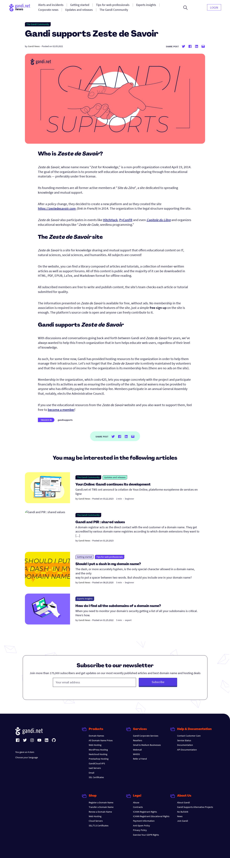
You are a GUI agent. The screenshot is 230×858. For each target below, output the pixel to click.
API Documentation (187, 749)
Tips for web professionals (109, 556)
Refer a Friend (140, 758)
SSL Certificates (96, 777)
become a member (61, 409)
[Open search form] (185, 7)
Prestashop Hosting (98, 758)
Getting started (84, 556)
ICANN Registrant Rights (145, 811)
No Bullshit (182, 811)
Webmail (137, 749)
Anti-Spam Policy (141, 825)
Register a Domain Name (101, 802)
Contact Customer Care (189, 735)
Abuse (136, 802)
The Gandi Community (37, 24)
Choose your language (26, 757)
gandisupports (65, 419)
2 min (119, 498)
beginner (129, 498)
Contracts (138, 807)
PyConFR (125, 220)
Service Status (184, 740)
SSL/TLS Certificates (98, 825)
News (180, 816)
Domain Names (96, 735)
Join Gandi (182, 820)
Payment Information (144, 820)
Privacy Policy (140, 830)
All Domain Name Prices (101, 740)
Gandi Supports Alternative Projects (195, 807)
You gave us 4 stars (24, 752)
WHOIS (136, 754)
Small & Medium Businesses (147, 744)
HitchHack (110, 220)
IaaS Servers (95, 768)
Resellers (137, 740)
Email (91, 772)
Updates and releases (115, 477)
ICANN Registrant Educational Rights (151, 816)
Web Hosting (95, 744)
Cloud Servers (96, 820)
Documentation (185, 744)
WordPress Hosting (98, 749)
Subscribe (158, 682)
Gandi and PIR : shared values (100, 522)
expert (128, 620)
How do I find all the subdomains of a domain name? (118, 606)
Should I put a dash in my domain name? (108, 564)
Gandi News (34, 46)
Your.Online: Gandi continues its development (113, 484)
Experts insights (85, 598)
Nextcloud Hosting (98, 754)
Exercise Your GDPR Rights (146, 834)
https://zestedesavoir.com (57, 208)
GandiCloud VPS (97, 763)
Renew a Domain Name (100, 811)
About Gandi (183, 802)
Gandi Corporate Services (145, 735)
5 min (119, 582)
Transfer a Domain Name (101, 807)
